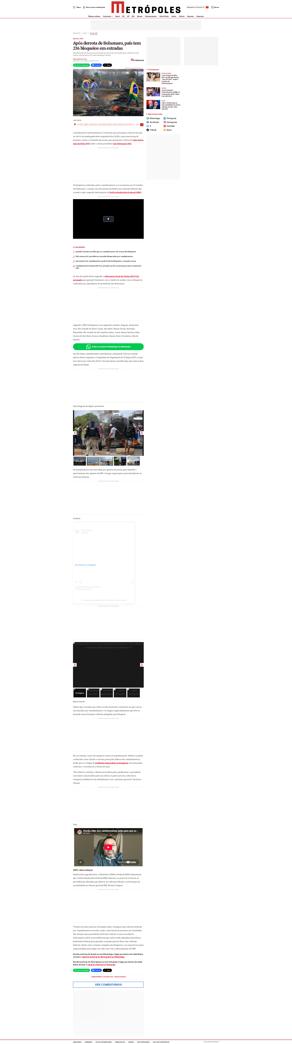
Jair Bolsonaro (120, 977)
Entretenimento (151, 16)
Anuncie (131, 1042)
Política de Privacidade (104, 1042)
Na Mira (164, 88)
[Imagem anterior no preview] (75, 433)
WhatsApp (155, 118)
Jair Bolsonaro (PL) (122, 144)
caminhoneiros (97, 977)
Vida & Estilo (164, 16)
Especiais (200, 16)
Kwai (169, 130)
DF (123, 16)
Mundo (139, 16)
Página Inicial (76, 33)
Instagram (172, 122)
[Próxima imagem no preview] (142, 433)
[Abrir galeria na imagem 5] (133, 461)
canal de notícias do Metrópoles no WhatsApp (103, 957)
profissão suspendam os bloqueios (111, 763)
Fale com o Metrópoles (161, 1042)
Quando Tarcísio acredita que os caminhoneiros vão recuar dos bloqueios (106, 252)
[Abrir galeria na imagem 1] (108, 433)
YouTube (171, 126)
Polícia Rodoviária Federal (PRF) (125, 192)
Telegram (171, 118)
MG (133, 16)
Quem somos (77, 1042)
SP (128, 16)
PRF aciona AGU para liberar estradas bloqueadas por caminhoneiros (104, 256)
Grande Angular (166, 73)
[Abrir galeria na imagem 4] (120, 461)
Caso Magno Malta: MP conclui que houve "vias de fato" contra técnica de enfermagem (170, 79)
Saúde (173, 16)
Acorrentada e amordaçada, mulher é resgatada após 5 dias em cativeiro (171, 93)
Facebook (154, 122)
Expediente (88, 1042)
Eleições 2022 (94, 33)
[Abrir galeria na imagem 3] (106, 461)
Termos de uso (120, 1042)
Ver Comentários (108, 984)
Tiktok (153, 130)
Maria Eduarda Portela (80, 59)
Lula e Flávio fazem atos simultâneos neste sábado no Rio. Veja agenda (171, 106)
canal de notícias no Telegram (101, 964)
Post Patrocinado (143, 1042)
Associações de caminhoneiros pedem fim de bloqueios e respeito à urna (106, 261)
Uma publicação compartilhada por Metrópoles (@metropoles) (103, 600)
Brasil (117, 16)
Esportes (190, 16)
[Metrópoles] (145, 7)
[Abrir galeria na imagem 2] (93, 461)
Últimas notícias (94, 16)
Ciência (182, 16)
